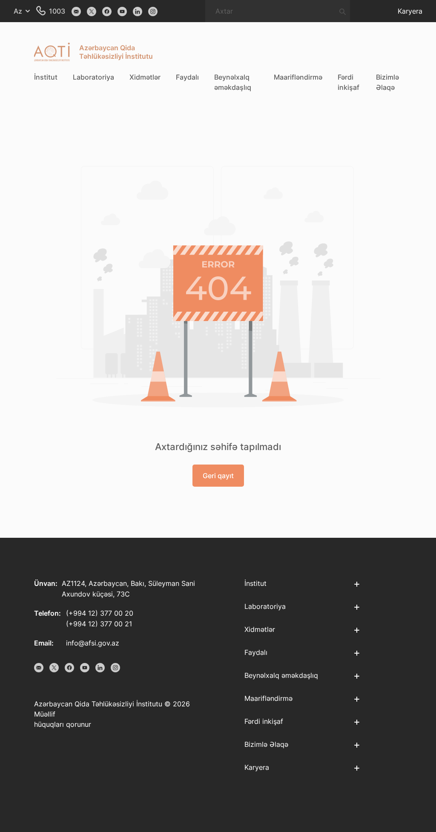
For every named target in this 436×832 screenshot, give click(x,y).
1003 (57, 11)
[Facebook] (107, 11)
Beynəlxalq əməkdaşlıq (232, 82)
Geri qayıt (218, 475)
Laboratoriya (93, 77)
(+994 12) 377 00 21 (99, 624)
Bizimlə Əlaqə (387, 82)
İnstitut (45, 77)
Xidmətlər (145, 77)
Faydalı (187, 77)
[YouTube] (122, 11)
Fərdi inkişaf (348, 82)
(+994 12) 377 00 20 (99, 613)
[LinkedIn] (137, 11)
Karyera (410, 11)
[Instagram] (153, 11)
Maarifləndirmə (298, 77)
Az (18, 11)
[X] (91, 11)
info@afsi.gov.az (92, 643)
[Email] (76, 11)
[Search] (342, 11)
